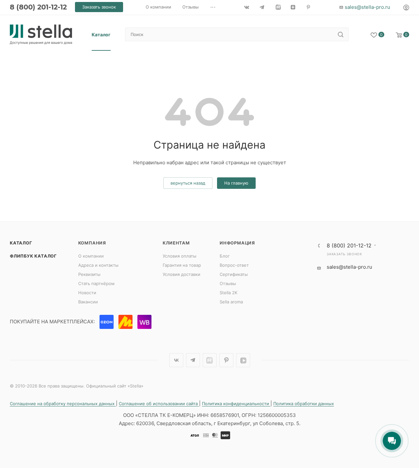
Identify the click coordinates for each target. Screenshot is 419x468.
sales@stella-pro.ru (367, 7)
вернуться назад (188, 183)
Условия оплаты (179, 256)
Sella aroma (231, 301)
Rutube (210, 360)
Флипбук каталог (33, 256)
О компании (91, 256)
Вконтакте (176, 360)
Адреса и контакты (98, 265)
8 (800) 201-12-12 (38, 7)
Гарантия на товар (182, 265)
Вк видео (243, 360)
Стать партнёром (96, 283)
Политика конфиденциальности (236, 403)
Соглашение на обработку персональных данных (63, 403)
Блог (225, 256)
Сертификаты (234, 274)
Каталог (21, 242)
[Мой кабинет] (406, 8)
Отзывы (228, 283)
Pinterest (226, 360)
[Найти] (341, 34)
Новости (87, 292)
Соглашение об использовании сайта (159, 403)
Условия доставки (181, 274)
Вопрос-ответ (234, 265)
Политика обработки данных (303, 403)
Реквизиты (89, 274)
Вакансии (88, 301)
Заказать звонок (344, 254)
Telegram (193, 360)
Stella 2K (228, 292)
